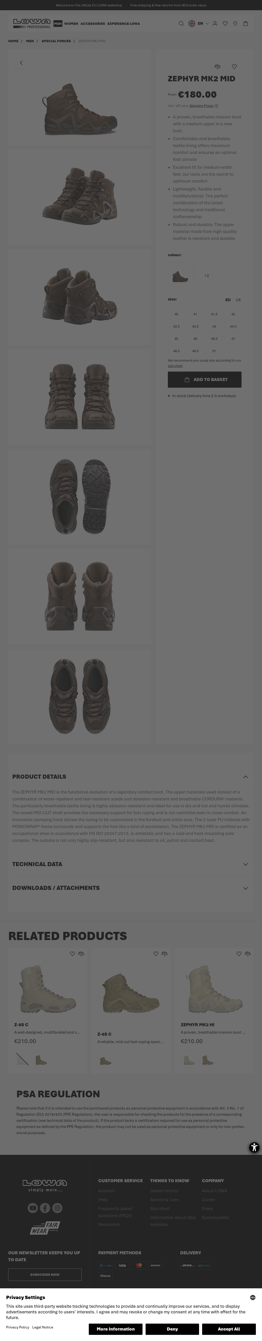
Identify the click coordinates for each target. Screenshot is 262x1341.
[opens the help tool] (254, 1147)
